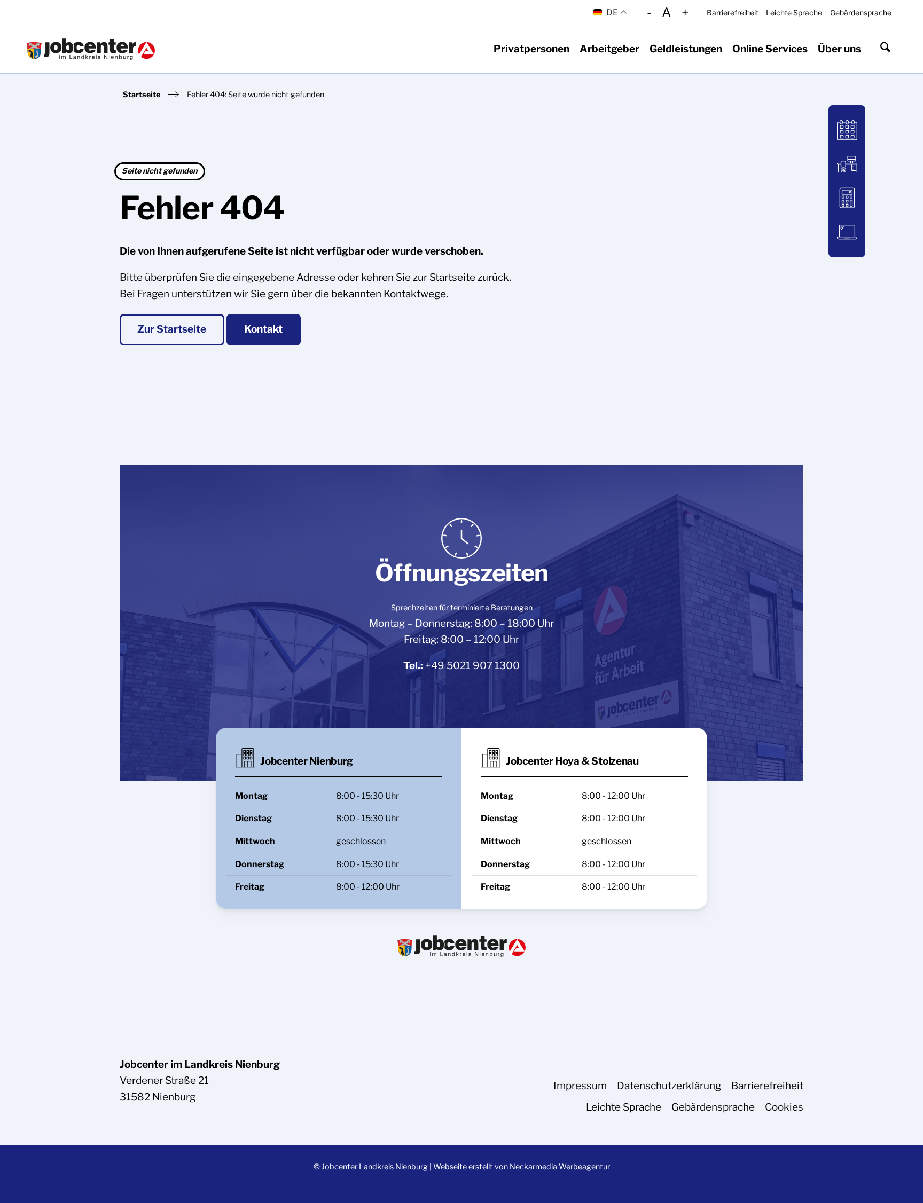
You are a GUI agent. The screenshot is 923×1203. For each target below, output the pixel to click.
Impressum (580, 1086)
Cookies (784, 1107)
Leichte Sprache (794, 12)
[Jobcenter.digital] (847, 232)
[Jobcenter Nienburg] (91, 49)
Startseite (141, 94)
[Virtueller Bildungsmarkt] (847, 164)
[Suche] (885, 49)
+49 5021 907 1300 (472, 665)
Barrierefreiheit (732, 12)
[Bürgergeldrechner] (847, 198)
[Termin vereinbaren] (847, 130)
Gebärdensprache (860, 12)
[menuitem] (732, 13)
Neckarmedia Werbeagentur (560, 1166)
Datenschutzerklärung (669, 1086)
